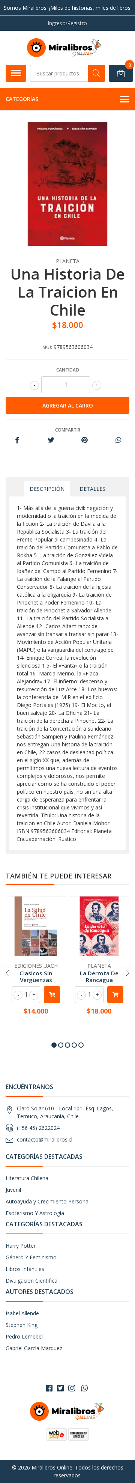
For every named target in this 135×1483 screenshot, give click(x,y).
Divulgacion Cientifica (31, 1280)
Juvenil (13, 1189)
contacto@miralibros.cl (44, 1139)
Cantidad (67, 370)
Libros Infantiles (25, 1268)
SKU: (47, 347)
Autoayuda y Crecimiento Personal (48, 1201)
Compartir (67, 430)
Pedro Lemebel (24, 1336)
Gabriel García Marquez (34, 1348)
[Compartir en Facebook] (17, 440)
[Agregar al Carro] (52, 994)
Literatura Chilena (27, 1178)
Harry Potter (21, 1245)
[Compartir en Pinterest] (84, 440)
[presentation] (7, 972)
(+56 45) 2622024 (38, 1127)
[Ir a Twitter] (60, 1388)
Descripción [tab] (47, 488)
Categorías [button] (22, 98)
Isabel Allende (22, 1313)
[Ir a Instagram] (71, 1388)
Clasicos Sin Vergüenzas (36, 976)
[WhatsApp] (84, 1388)
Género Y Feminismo (31, 1257)
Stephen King (22, 1324)
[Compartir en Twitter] (51, 440)
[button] (54, 1045)
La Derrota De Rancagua (99, 976)
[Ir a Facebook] (49, 1388)
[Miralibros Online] (64, 47)
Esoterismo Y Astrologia (35, 1213)
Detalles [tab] (92, 488)
